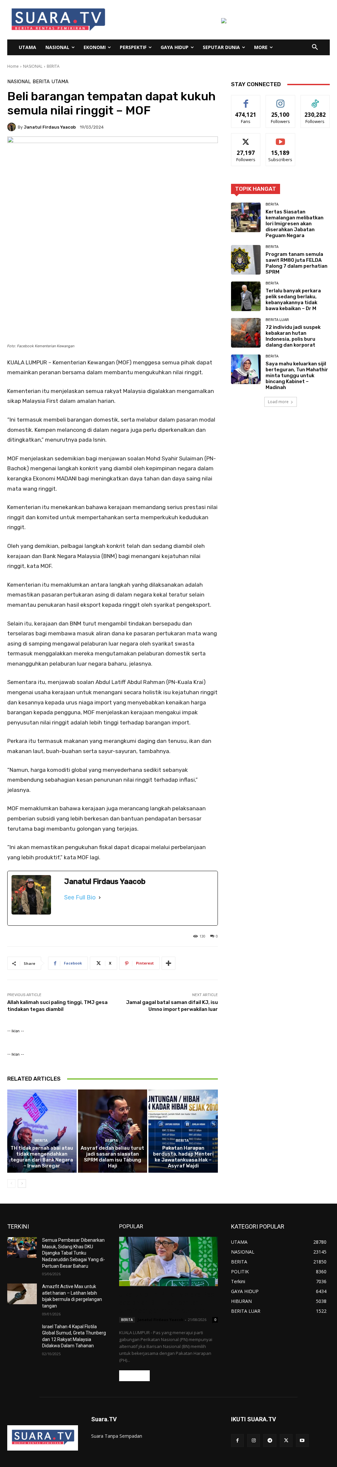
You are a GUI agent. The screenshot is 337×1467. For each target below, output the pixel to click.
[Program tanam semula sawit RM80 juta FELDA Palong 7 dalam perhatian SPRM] (246, 260)
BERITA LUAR (277, 320)
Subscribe (280, 138)
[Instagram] (253, 1440)
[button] (315, 47)
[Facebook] (237, 1440)
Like (246, 100)
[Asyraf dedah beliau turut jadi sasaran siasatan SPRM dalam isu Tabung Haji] (112, 1131)
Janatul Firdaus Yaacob (50, 127)
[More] (168, 963)
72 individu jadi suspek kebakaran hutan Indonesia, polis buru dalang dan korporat (293, 336)
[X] (286, 1440)
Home (13, 66)
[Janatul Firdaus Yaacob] (12, 127)
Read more (134, 1375)
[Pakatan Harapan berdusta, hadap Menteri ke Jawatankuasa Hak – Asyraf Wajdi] (183, 1131)
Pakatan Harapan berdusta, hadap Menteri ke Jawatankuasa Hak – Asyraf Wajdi (183, 1157)
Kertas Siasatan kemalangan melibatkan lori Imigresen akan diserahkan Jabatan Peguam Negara (295, 223)
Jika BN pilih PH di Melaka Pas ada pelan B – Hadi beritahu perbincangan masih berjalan (166, 1302)
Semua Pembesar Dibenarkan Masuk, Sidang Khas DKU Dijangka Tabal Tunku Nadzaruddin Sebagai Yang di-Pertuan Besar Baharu (73, 1252)
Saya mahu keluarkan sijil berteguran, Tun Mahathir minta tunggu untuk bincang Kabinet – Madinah (297, 375)
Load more (278, 401)
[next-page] (22, 1183)
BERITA (53, 66)
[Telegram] (269, 1440)
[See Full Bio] (100, 897)
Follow (280, 100)
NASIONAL (32, 66)
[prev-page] (11, 1183)
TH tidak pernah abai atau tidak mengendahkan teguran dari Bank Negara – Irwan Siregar (42, 1157)
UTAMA (59, 81)
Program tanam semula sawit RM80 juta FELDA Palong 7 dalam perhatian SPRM (296, 263)
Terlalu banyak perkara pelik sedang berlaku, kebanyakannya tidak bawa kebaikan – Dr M (293, 299)
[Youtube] (302, 1440)
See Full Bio (80, 897)
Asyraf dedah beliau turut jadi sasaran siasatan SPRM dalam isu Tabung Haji (112, 1157)
